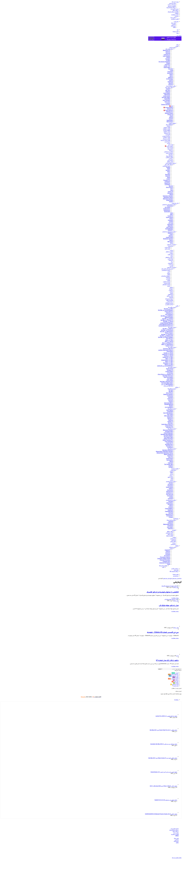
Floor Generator (169, 314)
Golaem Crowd (169, 346)
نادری (177, 655)
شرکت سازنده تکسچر (171, 481)
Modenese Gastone (168, 239)
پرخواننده (176, 699)
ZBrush (171, 194)
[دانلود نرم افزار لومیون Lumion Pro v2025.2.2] (169, 714)
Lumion (168, 179)
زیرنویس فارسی (175, 568)
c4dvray (171, 506)
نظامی (168, 280)
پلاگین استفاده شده (171, 86)
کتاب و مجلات (172, 547)
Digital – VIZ (167, 66)
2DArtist (168, 551)
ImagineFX (167, 550)
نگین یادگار (176, 587)
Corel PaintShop (169, 441)
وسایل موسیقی (166, 284)
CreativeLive (167, 54)
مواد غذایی (170, 259)
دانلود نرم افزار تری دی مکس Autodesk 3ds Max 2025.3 (163, 744)
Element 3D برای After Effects (165, 374)
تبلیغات (177, 13)
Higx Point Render (168, 377)
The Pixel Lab (169, 494)
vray (171, 106)
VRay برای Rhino (169, 361)
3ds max (171, 186)
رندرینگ (171, 150)
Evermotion (170, 73)
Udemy (171, 74)
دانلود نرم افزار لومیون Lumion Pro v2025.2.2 (166, 716)
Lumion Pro (170, 398)
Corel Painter (169, 410)
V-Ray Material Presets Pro (166, 324)
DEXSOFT (170, 230)
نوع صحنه (170, 246)
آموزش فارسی (169, 146)
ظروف (171, 293)
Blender (171, 406)
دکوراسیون (170, 263)
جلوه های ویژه (169, 156)
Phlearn (168, 63)
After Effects (169, 187)
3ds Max (171, 391)
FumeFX (171, 119)
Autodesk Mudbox (168, 436)
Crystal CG (170, 216)
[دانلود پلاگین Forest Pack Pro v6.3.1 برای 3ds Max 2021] (169, 728)
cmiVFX (171, 80)
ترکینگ (168, 126)
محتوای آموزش (172, 123)
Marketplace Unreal (168, 524)
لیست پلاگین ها (172, 307)
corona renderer (168, 107)
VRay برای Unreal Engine (167, 360)
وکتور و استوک (169, 536)
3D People (167, 207)
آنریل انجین (173, 538)
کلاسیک (171, 297)
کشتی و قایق (170, 296)
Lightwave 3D (169, 427)
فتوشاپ (174, 530)
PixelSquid (170, 526)
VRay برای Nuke (169, 358)
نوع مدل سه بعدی (171, 244)
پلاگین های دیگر (169, 87)
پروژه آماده (176, 518)
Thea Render (170, 351)
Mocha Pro (170, 418)
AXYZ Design (169, 227)
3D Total (170, 223)
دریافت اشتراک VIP (174, 571)
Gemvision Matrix (168, 403)
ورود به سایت (172, 3)
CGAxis (171, 219)
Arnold (171, 116)
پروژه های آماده (175, 674)
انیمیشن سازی (169, 153)
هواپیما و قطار (169, 300)
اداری (169, 271)
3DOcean (170, 501)
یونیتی (174, 537)
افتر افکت (173, 540)
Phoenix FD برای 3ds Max (167, 320)
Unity (171, 189)
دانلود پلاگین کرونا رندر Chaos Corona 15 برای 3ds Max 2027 (162, 758)
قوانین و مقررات (175, 19)
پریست (174, 543)
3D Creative (167, 555)
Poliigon (171, 517)
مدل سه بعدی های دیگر (167, 269)
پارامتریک (171, 154)
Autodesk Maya (169, 431)
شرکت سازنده (172, 47)
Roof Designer (166, 100)
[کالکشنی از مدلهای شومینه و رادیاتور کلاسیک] (170, 586)
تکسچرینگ (170, 149)
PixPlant (171, 467)
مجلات (171, 548)
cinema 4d (170, 191)
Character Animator (168, 394)
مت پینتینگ (167, 133)
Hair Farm (167, 90)
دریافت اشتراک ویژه (171, 7)
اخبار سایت (176, 686)
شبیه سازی (167, 141)
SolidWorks (170, 447)
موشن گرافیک (167, 131)
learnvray (168, 52)
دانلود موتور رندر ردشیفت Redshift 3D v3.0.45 (166, 800)
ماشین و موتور (169, 251)
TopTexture (170, 496)
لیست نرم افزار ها (172, 388)
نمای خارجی (167, 247)
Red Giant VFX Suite (168, 376)
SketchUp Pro (169, 446)
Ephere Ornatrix (169, 333)
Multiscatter (170, 121)
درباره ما (177, 16)
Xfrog (171, 243)
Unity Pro (170, 457)
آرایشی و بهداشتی (166, 270)
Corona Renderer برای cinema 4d (165, 366)
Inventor (171, 401)
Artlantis (171, 466)
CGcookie (167, 59)
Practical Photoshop (165, 560)
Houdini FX (170, 421)
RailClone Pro (169, 111)
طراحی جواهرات (166, 129)
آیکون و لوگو (170, 531)
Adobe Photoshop (168, 438)
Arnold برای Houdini (168, 353)
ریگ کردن (170, 159)
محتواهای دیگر (169, 124)
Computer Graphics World (163, 558)
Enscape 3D (170, 370)
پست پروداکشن (166, 166)
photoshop (170, 193)
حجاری (168, 143)
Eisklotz (171, 488)
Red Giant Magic (166, 97)
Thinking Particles (165, 104)
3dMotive (170, 77)
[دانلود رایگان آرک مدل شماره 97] (165, 654)
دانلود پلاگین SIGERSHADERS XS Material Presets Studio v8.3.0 (161, 814)
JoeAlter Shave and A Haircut (165, 350)
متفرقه (177, 545)
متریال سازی (170, 147)
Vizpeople (170, 220)
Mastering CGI (166, 50)
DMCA (177, 836)
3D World (167, 554)
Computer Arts (166, 561)
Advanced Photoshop (164, 563)
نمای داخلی (167, 249)
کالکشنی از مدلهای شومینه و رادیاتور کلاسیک (163, 592)
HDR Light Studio (168, 416)
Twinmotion (170, 396)
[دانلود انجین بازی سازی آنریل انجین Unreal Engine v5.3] (169, 770)
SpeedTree (167, 183)
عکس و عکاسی (166, 137)
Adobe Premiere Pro (168, 440)
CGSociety (167, 64)
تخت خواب (170, 254)
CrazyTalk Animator (168, 413)
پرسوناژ (171, 476)
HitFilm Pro (170, 417)
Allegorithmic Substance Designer (164, 451)
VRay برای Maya (169, 340)
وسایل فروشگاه (169, 303)
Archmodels (167, 211)
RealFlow (170, 420)
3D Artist (167, 553)
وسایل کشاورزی (169, 304)
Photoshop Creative (165, 557)
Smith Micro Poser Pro (167, 424)
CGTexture (170, 486)
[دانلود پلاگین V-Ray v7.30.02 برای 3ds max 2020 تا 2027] (169, 784)
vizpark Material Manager (166, 323)
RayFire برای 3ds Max (168, 328)
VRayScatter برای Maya (167, 344)
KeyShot (168, 170)
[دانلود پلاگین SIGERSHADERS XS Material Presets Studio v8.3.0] (169, 812)
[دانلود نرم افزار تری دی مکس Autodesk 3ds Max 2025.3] (169, 742)
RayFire (171, 117)
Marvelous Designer (168, 199)
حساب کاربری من (175, 9)
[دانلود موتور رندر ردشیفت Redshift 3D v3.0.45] (169, 798)
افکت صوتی (173, 541)
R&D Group (170, 241)
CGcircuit (170, 84)
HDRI (171, 473)
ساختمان (171, 290)
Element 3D (170, 109)
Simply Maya (167, 67)
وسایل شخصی (166, 281)
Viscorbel (170, 69)
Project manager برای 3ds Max (165, 337)
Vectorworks (170, 460)
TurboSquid (170, 224)
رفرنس (171, 480)
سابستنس (173, 544)
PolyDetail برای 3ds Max (167, 330)
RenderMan (167, 99)
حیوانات (171, 289)
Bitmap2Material (168, 404)
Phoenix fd (170, 114)
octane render (166, 96)
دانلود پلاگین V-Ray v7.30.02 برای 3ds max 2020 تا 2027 (163, 786)
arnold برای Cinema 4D (167, 354)
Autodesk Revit (169, 444)
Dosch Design (169, 217)
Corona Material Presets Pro (166, 326)
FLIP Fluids (170, 378)
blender (171, 201)
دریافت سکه (176, 10)
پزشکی (168, 273)
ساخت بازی (170, 160)
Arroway (171, 483)
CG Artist (170, 507)
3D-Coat (171, 390)
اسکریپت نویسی (166, 136)
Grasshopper (170, 120)
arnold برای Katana (168, 356)
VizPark (171, 221)
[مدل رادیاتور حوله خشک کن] (171, 599)
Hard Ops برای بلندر (168, 386)
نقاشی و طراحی (169, 157)
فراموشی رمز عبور (172, 6)
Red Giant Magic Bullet (167, 383)
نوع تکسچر (173, 470)
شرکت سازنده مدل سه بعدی (169, 204)
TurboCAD (170, 463)
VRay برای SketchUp (168, 363)
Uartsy (171, 76)
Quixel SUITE (169, 443)
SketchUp (167, 174)
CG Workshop (169, 79)
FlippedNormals (169, 511)
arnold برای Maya (169, 341)
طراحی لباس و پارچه (165, 140)
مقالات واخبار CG (163, 565)
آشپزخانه (171, 260)
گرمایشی (168, 279)
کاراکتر (168, 274)
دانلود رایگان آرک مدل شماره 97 (167, 660)
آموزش (177, 46)
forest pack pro (168, 110)
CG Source (170, 484)
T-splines (167, 103)
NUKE (168, 169)
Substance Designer (168, 196)
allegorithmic (169, 503)
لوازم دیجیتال (167, 283)
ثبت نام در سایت (172, 4)
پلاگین (177, 306)
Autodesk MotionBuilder (167, 434)
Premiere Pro (166, 180)
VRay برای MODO (169, 364)
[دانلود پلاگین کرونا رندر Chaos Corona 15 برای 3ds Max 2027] (169, 756)
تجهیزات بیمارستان (165, 276)
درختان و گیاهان (169, 257)
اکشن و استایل (169, 533)
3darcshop (170, 226)
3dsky (171, 214)
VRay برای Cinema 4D (168, 357)
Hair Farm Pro (169, 338)
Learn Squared (166, 56)
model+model (169, 237)
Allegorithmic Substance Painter (165, 453)
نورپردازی (171, 264)
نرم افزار (177, 387)
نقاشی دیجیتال (166, 139)
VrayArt (168, 57)
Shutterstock (169, 491)
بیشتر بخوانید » (175, 598)
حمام (171, 256)
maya (171, 190)
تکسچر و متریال (175, 468)
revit (169, 173)
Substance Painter (168, 197)
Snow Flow (167, 102)
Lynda (171, 70)
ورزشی (171, 250)
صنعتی (171, 291)
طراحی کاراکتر (170, 161)
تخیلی (168, 286)
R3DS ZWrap (170, 380)
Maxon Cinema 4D (168, 454)
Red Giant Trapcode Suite (166, 381)
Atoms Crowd (169, 368)
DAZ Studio (170, 414)
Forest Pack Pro (169, 311)
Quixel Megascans (168, 433)
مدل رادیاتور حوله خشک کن (169, 605)
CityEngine (167, 184)
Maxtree (171, 236)
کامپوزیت (168, 134)
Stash (168, 564)
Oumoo (171, 240)
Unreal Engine (169, 200)
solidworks (167, 181)
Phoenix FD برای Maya (167, 343)
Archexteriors (166, 209)
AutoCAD (167, 176)
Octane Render (169, 371)
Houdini (168, 167)
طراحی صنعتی (166, 127)
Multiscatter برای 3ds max (166, 331)
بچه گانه (168, 277)
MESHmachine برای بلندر (167, 384)
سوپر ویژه (176, 570)
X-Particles (170, 373)
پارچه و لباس (170, 301)
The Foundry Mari (168, 464)
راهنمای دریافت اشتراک (173, 12)
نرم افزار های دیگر (169, 164)
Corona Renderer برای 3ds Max (165, 310)
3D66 (171, 213)
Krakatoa (168, 92)
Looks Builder (166, 93)
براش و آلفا (170, 477)
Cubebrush (170, 82)
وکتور (171, 478)
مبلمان (171, 253)
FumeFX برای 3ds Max (167, 319)
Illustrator (170, 423)
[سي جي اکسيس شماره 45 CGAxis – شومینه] (165, 626)
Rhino (168, 171)
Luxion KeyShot (169, 426)
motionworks (169, 516)
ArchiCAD (170, 397)
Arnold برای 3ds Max (168, 321)
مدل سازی (170, 144)
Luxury (171, 234)
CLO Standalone (169, 407)
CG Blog (168, 60)
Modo (168, 177)
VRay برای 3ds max (168, 309)
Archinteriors (167, 210)
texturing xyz (169, 493)
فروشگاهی (170, 294)
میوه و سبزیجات (169, 299)
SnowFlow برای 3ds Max (167, 334)
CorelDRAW (170, 411)
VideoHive (170, 528)
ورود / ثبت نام (175, 2)
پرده (172, 261)
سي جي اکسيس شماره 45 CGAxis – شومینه (163, 632)
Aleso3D (171, 83)
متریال (171, 474)
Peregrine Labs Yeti (168, 348)
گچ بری (171, 266)
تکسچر (171, 471)
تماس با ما (173, 17)
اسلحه (171, 287)
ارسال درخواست (175, 14)
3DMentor (170, 233)
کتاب (163, 567)
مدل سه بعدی (175, 203)
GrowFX (168, 89)
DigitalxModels (169, 229)
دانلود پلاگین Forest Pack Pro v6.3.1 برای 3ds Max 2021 (163, 730)
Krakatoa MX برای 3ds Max (166, 336)
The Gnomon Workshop (164, 62)
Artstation (170, 504)
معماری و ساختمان (168, 151)
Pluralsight (170, 72)
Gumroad (168, 53)
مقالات (177, 683)
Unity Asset (170, 527)
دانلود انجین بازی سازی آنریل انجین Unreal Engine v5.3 (164, 772)
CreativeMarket (169, 508)
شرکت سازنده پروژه (171, 520)
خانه (177, 44)
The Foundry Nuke (168, 437)
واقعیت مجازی (166, 130)
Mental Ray (167, 94)
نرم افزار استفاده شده (171, 163)
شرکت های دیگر (169, 49)
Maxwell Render (169, 113)
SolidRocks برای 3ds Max (167, 316)
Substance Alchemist (167, 450)
